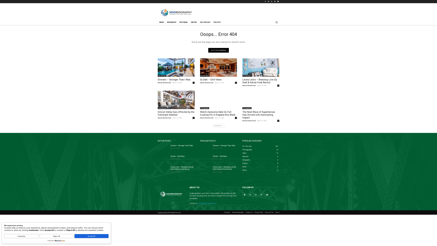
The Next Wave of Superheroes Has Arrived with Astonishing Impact (258, 115)
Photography (162, 108)
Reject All (56, 236)
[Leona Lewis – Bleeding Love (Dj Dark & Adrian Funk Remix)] (260, 67)
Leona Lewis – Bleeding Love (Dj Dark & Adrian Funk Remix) (259, 81)
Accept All (91, 236)
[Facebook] (265, 1)
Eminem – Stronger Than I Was (174, 79)
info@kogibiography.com (207, 203)
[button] (276, 22)
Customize (21, 236)
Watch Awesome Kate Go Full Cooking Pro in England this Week (217, 113)
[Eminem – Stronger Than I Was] (176, 67)
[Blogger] (244, 195)
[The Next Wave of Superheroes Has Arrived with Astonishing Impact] (260, 100)
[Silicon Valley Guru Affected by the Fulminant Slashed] (176, 100)
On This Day (162, 76)
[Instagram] (268, 1)
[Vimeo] (274, 1)
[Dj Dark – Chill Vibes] (218, 67)
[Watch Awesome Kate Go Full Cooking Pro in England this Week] (218, 100)
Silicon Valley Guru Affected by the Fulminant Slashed (176, 113)
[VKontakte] (267, 195)
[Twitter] (271, 1)
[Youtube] (278, 1)
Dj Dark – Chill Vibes (211, 79)
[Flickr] (256, 195)
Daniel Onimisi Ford (164, 82)
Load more (217, 126)
